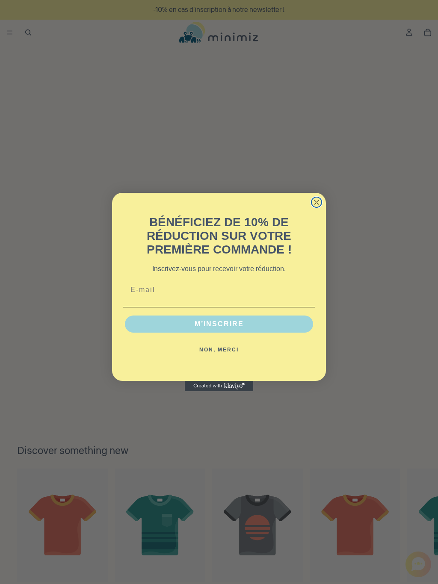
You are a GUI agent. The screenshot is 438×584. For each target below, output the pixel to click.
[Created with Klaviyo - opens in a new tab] (219, 386)
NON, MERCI (219, 350)
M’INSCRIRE (219, 323)
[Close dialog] (316, 202)
